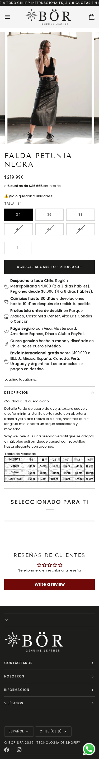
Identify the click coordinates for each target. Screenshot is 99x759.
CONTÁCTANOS (18, 663)
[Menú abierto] (12, 17)
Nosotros (14, 676)
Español (16, 731)
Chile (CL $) (51, 731)
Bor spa (16, 742)
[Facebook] (6, 749)
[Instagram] (19, 749)
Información (16, 689)
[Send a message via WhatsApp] (89, 749)
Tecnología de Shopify (58, 742)
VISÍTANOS (13, 703)
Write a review (50, 584)
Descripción (16, 392)
